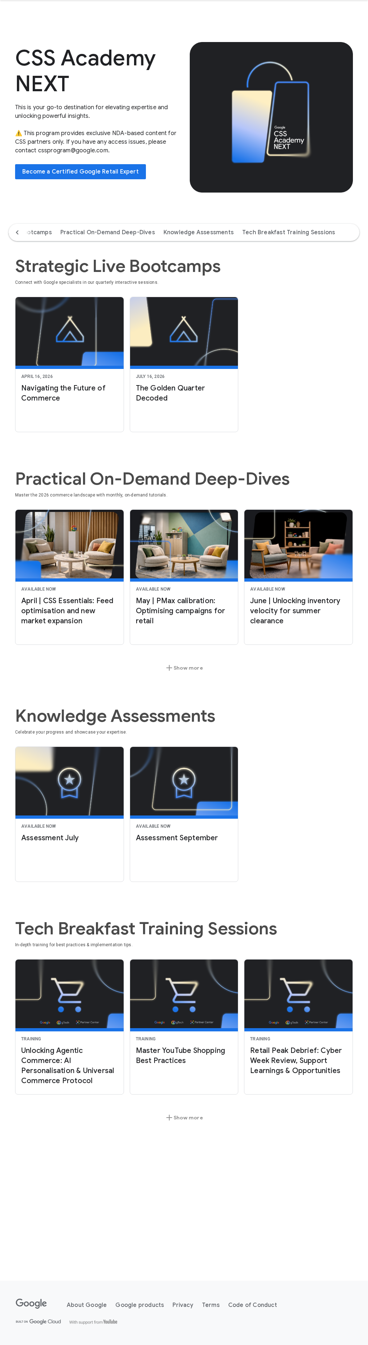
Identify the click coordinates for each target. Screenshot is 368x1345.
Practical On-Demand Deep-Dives (107, 232)
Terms (211, 1305)
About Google (87, 1305)
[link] (69, 364)
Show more (184, 668)
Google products (139, 1305)
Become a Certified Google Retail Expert (80, 171)
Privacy (182, 1305)
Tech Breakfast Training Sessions (288, 232)
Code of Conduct (252, 1305)
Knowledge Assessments (199, 232)
